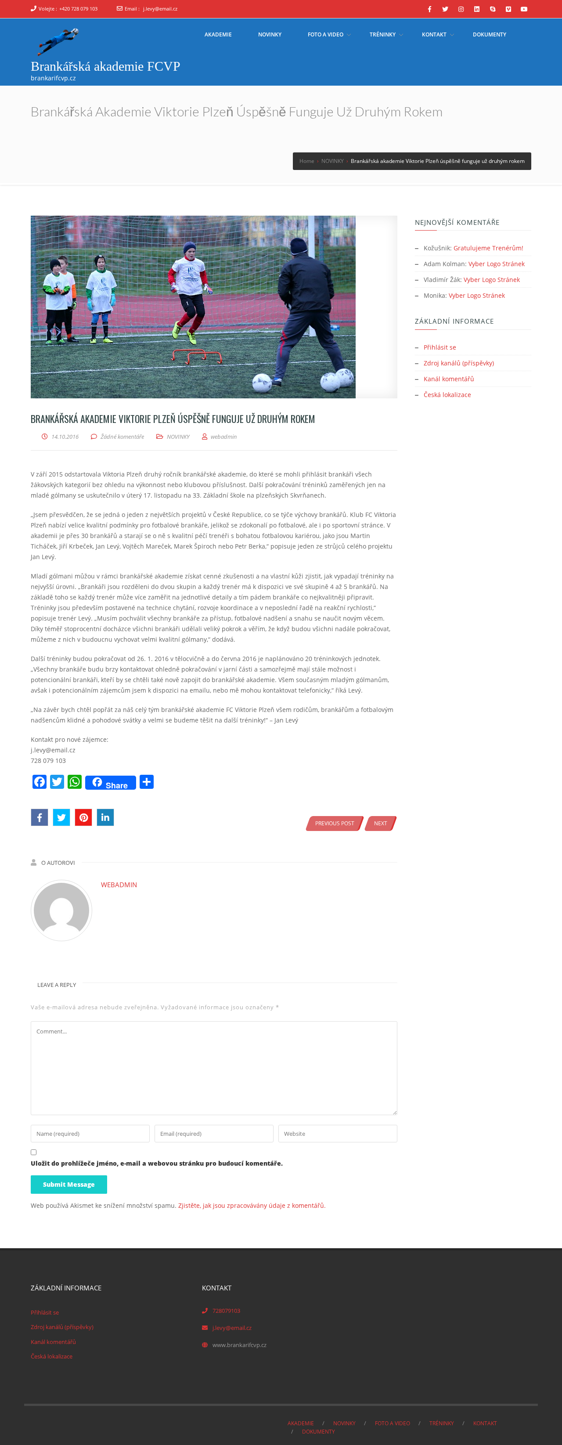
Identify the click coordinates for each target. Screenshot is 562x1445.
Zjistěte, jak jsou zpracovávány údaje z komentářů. (252, 1205)
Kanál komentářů (449, 379)
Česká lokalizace (447, 394)
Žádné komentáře (122, 437)
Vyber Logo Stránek (496, 264)
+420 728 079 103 (78, 8)
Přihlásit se (440, 347)
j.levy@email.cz (160, 8)
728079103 (226, 1311)
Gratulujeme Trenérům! (488, 248)
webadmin (119, 884)
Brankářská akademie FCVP (105, 66)
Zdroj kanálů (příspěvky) (459, 363)
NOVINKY (178, 437)
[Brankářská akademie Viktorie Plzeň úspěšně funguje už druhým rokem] (214, 307)
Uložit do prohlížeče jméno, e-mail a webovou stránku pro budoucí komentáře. (157, 1163)
